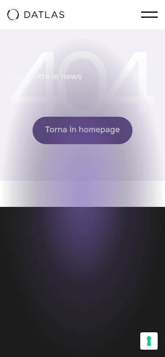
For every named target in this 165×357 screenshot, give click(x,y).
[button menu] (147, 14)
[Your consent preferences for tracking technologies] (149, 341)
